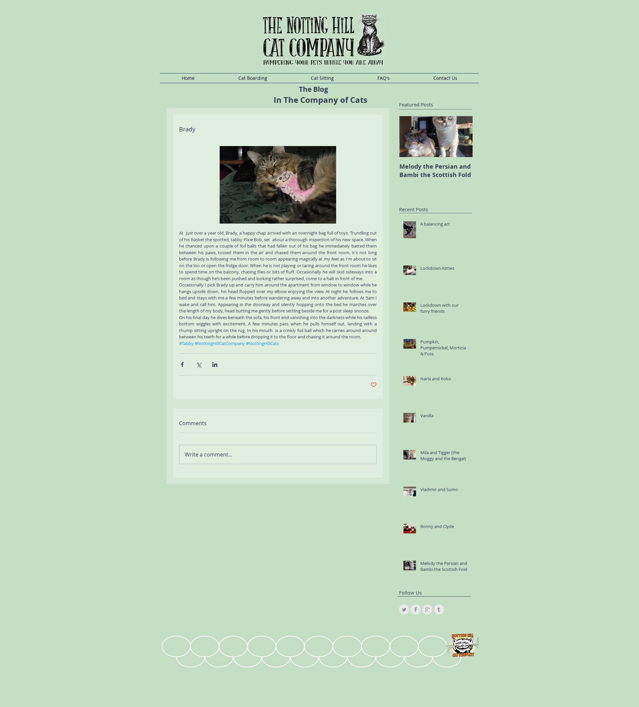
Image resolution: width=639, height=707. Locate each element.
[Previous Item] (410, 136)
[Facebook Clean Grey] (416, 610)
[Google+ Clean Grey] (427, 610)
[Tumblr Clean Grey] (439, 610)
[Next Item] (462, 136)
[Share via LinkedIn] (215, 364)
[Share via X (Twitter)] (198, 364)
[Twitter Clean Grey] (404, 610)
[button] (252, 78)
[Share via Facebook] (182, 364)
